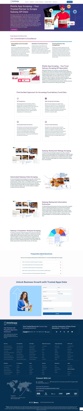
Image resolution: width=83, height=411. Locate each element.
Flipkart (18, 367)
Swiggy (30, 370)
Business (56, 354)
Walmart (18, 370)
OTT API (69, 354)
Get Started (70, 1)
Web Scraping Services (8, 346)
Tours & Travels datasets (8, 372)
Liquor (56, 349)
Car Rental (44, 359)
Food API (69, 347)
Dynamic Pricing (19, 351)
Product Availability (20, 357)
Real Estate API (70, 352)
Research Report (58, 369)
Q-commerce (57, 347)
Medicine (56, 351)
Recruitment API (70, 359)
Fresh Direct (44, 369)
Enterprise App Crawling (8, 347)
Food (43, 347)
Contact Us (69, 373)
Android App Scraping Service (9, 357)
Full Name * (45, 287)
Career (69, 374)
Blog (55, 365)
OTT (43, 351)
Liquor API (69, 357)
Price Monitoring (19, 349)
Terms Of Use (70, 367)
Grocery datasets (7, 369)
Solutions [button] (32, 1)
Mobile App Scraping (17, 16)
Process (37, 1)
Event (43, 354)
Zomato (30, 367)
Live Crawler (6, 351)
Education (56, 352)
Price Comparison (20, 354)
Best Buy (18, 372)
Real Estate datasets (7, 370)
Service (59, 291)
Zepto (43, 372)
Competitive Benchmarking (21, 359)
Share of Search (32, 349)
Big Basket (44, 365)
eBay (17, 369)
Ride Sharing (57, 346)
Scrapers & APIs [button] (48, 1)
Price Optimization (20, 346)
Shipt (43, 370)
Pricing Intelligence (32, 359)
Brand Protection (32, 346)
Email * (59, 287)
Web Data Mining (7, 354)
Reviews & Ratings (32, 354)
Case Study (57, 367)
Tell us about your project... (47, 300)
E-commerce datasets (8, 365)
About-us (69, 371)
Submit (57, 313)
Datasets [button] (41, 1)
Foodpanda (31, 369)
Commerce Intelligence (33, 357)
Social (43, 352)
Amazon (18, 365)
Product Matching (20, 347)
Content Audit (31, 352)
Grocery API (70, 349)
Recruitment (57, 357)
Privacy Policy (70, 365)
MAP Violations (32, 347)
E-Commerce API (71, 346)
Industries (44, 296)
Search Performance (32, 351)
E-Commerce (44, 346)
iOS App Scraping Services (8, 359)
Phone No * (45, 291)
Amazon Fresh (44, 367)
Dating (56, 359)
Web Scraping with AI (7, 349)
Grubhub (30, 365)
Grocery (43, 349)
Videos (56, 370)
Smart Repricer (19, 352)
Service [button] (26, 1)
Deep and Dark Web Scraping (9, 352)
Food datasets (6, 367)
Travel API (69, 351)
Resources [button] (55, 1)
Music (43, 357)
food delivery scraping (58, 70)
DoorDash (31, 372)
